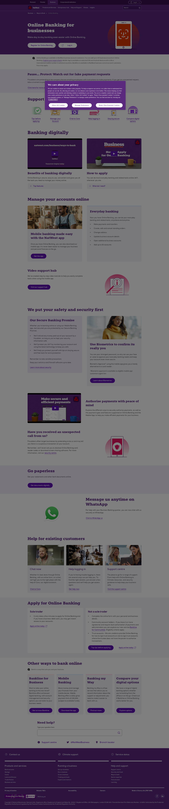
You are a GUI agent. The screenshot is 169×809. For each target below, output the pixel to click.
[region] (85, 95)
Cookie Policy (53, 99)
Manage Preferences (82, 105)
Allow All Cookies (58, 105)
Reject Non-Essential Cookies (109, 105)
